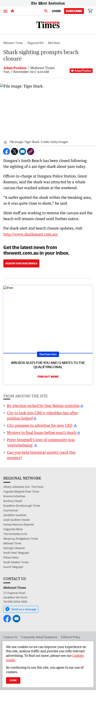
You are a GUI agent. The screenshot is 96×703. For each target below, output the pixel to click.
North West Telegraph (16, 552)
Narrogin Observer (14, 548)
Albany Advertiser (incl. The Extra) (23, 486)
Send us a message (23, 609)
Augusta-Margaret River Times (21, 491)
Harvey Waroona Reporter (18, 524)
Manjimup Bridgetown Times (20, 538)
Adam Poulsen (83, 70)
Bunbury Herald (12, 501)
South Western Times (15, 562)
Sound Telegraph (13, 567)
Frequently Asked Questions (39, 637)
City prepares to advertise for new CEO (40, 425)
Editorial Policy (70, 637)
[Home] (12, 11)
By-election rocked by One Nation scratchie (43, 405)
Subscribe (74, 11)
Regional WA (35, 43)
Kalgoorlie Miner (13, 529)
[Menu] (5, 10)
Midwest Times (13, 43)
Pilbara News (11, 557)
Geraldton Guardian (14, 515)
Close (13, 680)
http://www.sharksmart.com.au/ (30, 234)
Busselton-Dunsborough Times (21, 505)
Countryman (10, 510)
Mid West (54, 43)
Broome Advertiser (14, 496)
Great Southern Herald (16, 519)
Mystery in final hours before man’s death (42, 432)
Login (56, 11)
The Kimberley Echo (15, 534)
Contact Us (10, 637)
